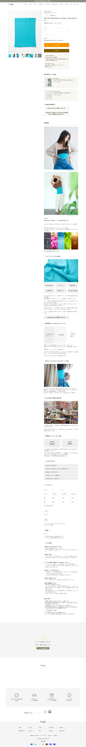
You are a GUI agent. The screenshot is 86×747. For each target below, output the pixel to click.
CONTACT (51, 730)
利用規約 (55, 735)
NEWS (40, 727)
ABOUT (30, 727)
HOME (20, 727)
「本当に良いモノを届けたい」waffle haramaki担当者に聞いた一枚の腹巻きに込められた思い (56, 113)
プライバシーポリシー (43, 735)
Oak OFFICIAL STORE (42, 738)
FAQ (40, 730)
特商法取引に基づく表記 (34, 735)
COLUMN (61, 727)
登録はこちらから (48, 66)
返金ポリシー (50, 735)
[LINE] (50, 712)
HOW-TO (31, 730)
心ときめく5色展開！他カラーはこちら (51, 251)
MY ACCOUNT (62, 730)
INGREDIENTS (21, 730)
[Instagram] (45, 712)
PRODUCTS (51, 727)
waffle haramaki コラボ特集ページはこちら (56, 108)
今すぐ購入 (56, 50)
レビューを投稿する (43, 648)
